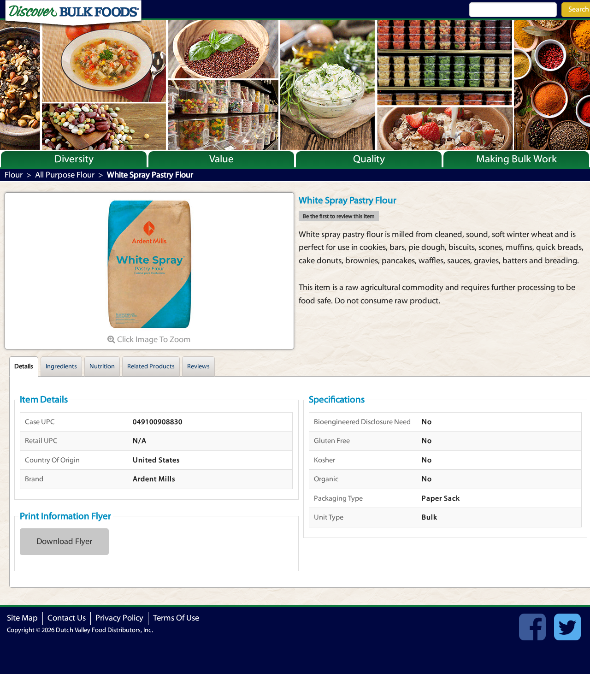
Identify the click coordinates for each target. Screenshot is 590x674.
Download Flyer (64, 541)
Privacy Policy (119, 618)
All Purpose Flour (64, 175)
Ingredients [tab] (61, 366)
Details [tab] (23, 366)
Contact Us (66, 618)
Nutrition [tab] (102, 366)
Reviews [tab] (198, 366)
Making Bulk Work (516, 159)
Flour (14, 175)
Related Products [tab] (151, 366)
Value (221, 159)
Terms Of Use (176, 618)
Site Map (22, 618)
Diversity (74, 159)
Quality (369, 159)
